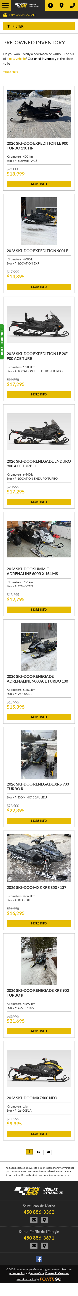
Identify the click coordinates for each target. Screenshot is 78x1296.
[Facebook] (39, 1259)
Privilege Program (22, 14)
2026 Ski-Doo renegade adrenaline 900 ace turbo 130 (37, 678)
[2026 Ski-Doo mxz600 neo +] (39, 1068)
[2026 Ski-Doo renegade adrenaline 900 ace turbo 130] (39, 647)
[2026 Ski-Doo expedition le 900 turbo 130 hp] (39, 114)
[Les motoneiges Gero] (28, 5)
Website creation (26, 1279)
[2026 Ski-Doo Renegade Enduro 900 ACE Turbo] (39, 432)
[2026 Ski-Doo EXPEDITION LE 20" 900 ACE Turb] (39, 324)
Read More (10, 71)
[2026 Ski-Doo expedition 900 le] (39, 221)
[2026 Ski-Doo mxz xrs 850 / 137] (39, 858)
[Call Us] (72, 5)
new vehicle (17, 59)
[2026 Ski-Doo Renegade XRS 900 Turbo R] (39, 754)
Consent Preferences (57, 1273)
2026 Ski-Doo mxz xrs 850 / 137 (36, 887)
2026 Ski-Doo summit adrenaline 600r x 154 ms (32, 571)
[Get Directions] (61, 5)
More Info (39, 184)
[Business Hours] (50, 5)
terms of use (37, 1273)
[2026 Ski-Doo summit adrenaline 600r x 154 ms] (39, 539)
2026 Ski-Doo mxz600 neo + (33, 1098)
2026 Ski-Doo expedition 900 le (37, 251)
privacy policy (17, 1273)
